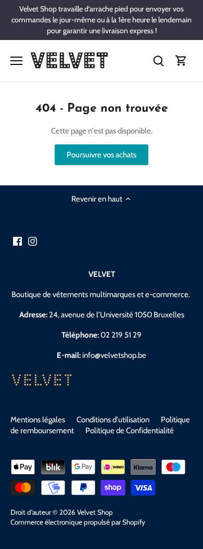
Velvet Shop (95, 512)
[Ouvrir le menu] (16, 61)
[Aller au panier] (181, 60)
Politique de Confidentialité (129, 430)
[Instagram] (32, 240)
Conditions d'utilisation (113, 419)
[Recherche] (158, 60)
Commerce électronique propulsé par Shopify (77, 522)
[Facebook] (17, 240)
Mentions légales (37, 419)
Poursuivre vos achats (101, 154)
